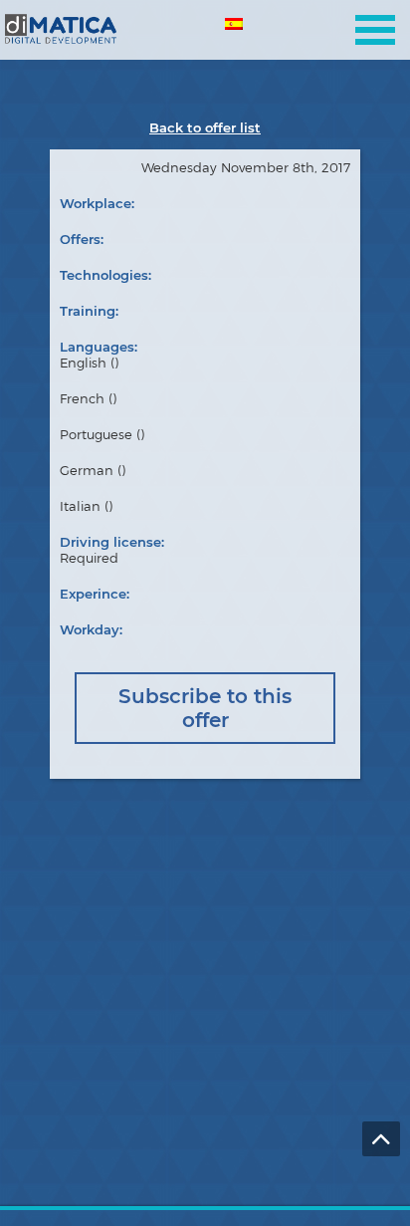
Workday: (91, 629)
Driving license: (112, 542)
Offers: (81, 239)
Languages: (98, 347)
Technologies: (105, 275)
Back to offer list (205, 127)
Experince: (94, 594)
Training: (89, 311)
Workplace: (97, 203)
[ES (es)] (235, 28)
